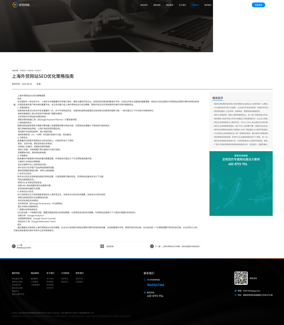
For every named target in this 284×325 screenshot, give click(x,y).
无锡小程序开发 (93, 316)
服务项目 (157, 5)
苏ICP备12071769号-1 (70, 312)
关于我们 (182, 5)
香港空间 (75, 316)
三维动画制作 (114, 316)
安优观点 (38, 70)
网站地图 (83, 312)
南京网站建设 (25, 316)
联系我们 (208, 5)
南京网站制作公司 (64, 316)
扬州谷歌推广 (125, 316)
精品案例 (169, 5)
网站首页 (144, 5)
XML (88, 312)
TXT (92, 312)
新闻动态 (195, 5)
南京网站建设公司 (49, 316)
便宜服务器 (104, 316)
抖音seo (83, 316)
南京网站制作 (36, 316)
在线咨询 (258, 5)
